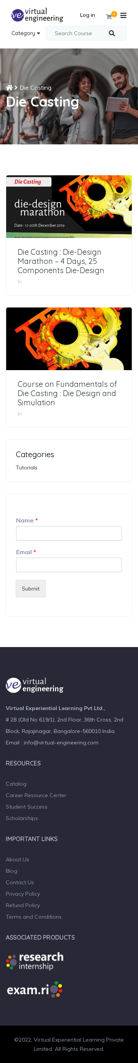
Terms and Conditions (34, 916)
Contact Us (20, 882)
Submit (30, 588)
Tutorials (27, 467)
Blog (11, 870)
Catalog (16, 783)
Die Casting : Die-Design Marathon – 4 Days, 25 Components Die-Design (61, 261)
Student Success (27, 806)
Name (27, 520)
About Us (17, 859)
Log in (87, 14)
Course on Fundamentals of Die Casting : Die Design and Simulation (67, 393)
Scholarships (22, 818)
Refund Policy (23, 905)
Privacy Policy (23, 893)
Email (26, 552)
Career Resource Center (36, 795)
